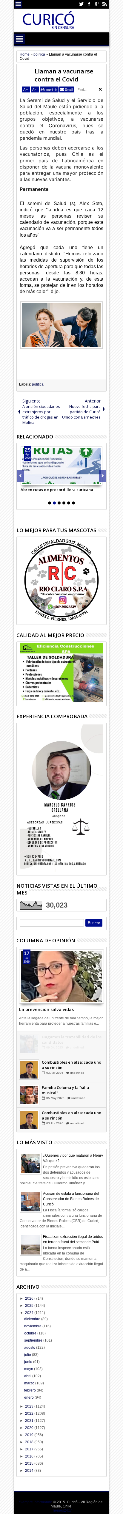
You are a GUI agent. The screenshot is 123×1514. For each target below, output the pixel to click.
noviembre (33, 1326)
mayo (29, 1369)
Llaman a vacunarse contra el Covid (64, 75)
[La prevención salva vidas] (61, 976)
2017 (29, 1449)
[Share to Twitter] (32, 481)
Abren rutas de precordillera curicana (57, 489)
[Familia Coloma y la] (29, 1095)
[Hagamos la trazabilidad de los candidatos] (29, 1044)
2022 (29, 1413)
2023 (29, 1406)
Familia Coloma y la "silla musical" (65, 1090)
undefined (77, 1047)
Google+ (97, 4)
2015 (29, 1463)
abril (28, 1376)
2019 (29, 1435)
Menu (18, 4)
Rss (104, 4)
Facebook (89, 4)
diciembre (32, 1319)
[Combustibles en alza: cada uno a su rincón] (29, 1069)
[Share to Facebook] (25, 481)
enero (29, 1397)
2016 (29, 1456)
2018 (29, 1442)
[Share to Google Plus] (38, 481)
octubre (30, 1333)
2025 (29, 1306)
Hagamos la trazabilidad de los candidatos (72, 1039)
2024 (29, 1313)
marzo (29, 1383)
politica (38, 384)
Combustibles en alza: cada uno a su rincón (71, 1064)
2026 (29, 1298)
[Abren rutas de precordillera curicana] (61, 466)
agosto (30, 1347)
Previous (102, 476)
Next (20, 476)
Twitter (81, 4)
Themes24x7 (61, 1510)
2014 (29, 1471)
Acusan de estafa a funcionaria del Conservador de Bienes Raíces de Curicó (71, 1198)
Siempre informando (35, 1502)
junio (28, 1362)
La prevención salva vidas (46, 1009)
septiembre (33, 1340)
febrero (30, 1390)
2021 (29, 1421)
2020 (29, 1428)
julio (28, 1355)
